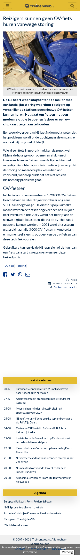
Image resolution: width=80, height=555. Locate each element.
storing (22, 265)
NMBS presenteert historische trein (23, 507)
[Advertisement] (40, 332)
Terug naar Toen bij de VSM (19, 519)
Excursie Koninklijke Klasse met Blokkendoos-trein (33, 513)
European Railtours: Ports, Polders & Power (28, 501)
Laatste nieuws (40, 380)
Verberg (67, 552)
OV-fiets (9, 265)
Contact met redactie (65, 287)
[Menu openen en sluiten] (7, 5)
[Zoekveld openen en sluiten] (72, 5)
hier (63, 547)
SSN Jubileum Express (16, 525)
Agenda (40, 493)
